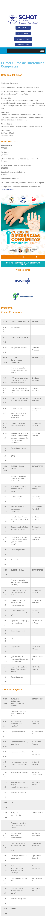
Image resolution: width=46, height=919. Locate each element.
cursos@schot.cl (7, 189)
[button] (23, 28)
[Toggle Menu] (42, 51)
